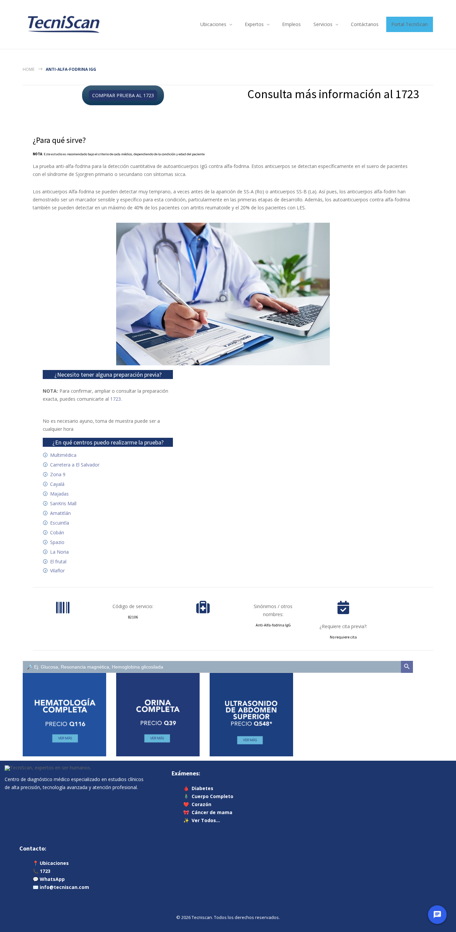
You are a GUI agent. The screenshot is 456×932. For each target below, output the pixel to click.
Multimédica (63, 455)
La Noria (59, 552)
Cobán (57, 532)
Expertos (254, 24)
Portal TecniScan (409, 24)
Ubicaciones (213, 24)
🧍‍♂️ (208, 796)
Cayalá (57, 484)
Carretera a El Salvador (74, 464)
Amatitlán (60, 513)
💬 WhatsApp (49, 879)
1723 (115, 399)
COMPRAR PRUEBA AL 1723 (123, 95)
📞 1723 (41, 871)
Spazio (57, 542)
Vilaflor (57, 570)
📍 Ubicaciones (51, 863)
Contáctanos (365, 24)
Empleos (291, 24)
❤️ (197, 804)
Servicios (322, 24)
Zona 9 (57, 474)
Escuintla (59, 523)
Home (28, 69)
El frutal (58, 561)
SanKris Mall (63, 503)
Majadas (59, 494)
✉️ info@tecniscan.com (61, 887)
